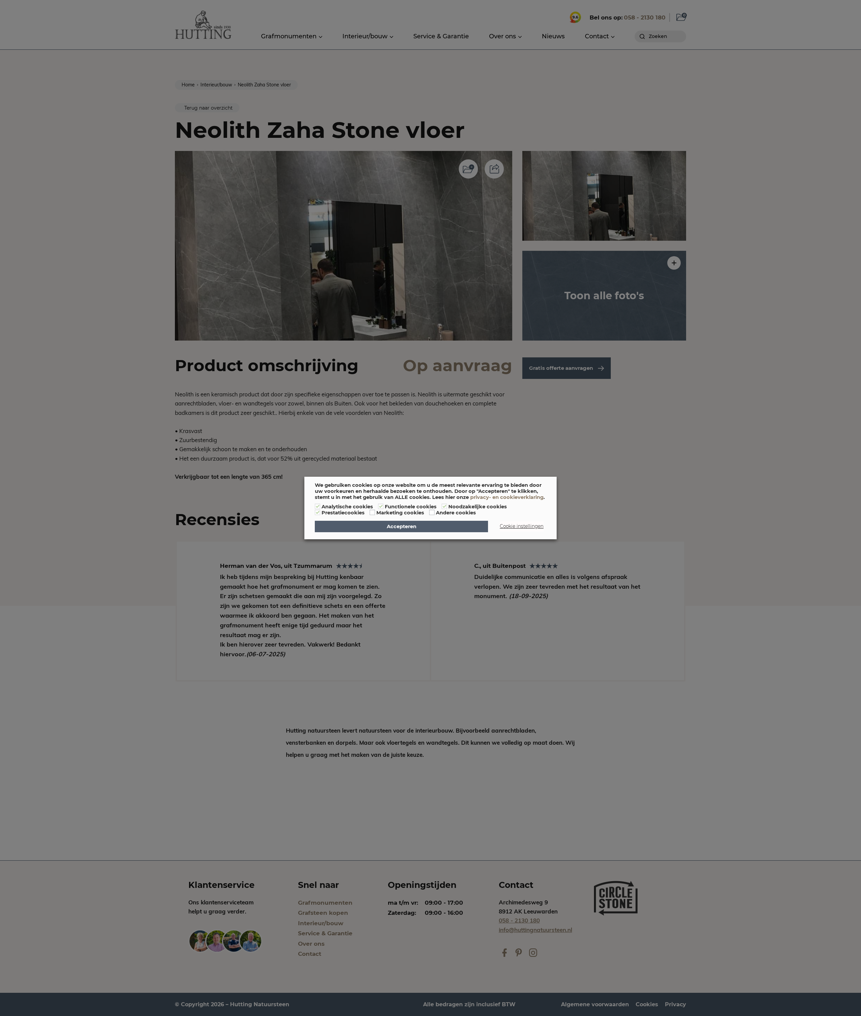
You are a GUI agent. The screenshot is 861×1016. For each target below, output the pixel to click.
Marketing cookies (400, 513)
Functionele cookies (411, 507)
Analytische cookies (347, 507)
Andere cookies (456, 513)
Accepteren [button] (401, 526)
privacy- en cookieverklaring (507, 497)
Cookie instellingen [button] (522, 526)
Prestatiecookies (343, 513)
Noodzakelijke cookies (477, 507)
